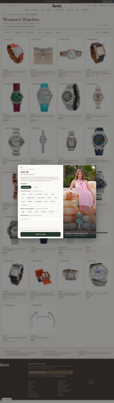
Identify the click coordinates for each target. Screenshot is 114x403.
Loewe (55, 197)
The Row (24, 205)
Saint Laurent (41, 197)
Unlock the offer (40, 234)
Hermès (30, 194)
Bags (23, 211)
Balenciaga (38, 201)
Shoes (36, 211)
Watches (51, 211)
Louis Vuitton (39, 194)
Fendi (23, 201)
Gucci (46, 194)
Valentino (30, 201)
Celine (49, 197)
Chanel (23, 194)
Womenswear (26, 187)
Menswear (35, 187)
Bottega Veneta (31, 197)
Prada (52, 194)
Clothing (29, 211)
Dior (23, 197)
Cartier (46, 201)
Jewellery (43, 211)
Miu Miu (53, 201)
